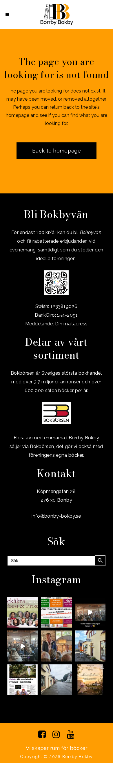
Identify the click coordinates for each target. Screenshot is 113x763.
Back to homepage (56, 151)
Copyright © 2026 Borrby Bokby (56, 756)
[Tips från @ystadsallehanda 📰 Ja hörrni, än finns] (22, 679)
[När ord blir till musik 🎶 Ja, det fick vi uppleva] (56, 645)
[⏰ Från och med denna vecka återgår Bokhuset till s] (90, 645)
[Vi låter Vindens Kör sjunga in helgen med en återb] (90, 612)
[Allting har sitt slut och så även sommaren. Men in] (90, 679)
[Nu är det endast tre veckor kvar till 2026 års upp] (56, 612)
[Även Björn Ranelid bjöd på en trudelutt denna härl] (22, 645)
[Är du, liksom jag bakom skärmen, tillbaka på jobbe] (56, 679)
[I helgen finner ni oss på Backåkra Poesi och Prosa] (22, 612)
